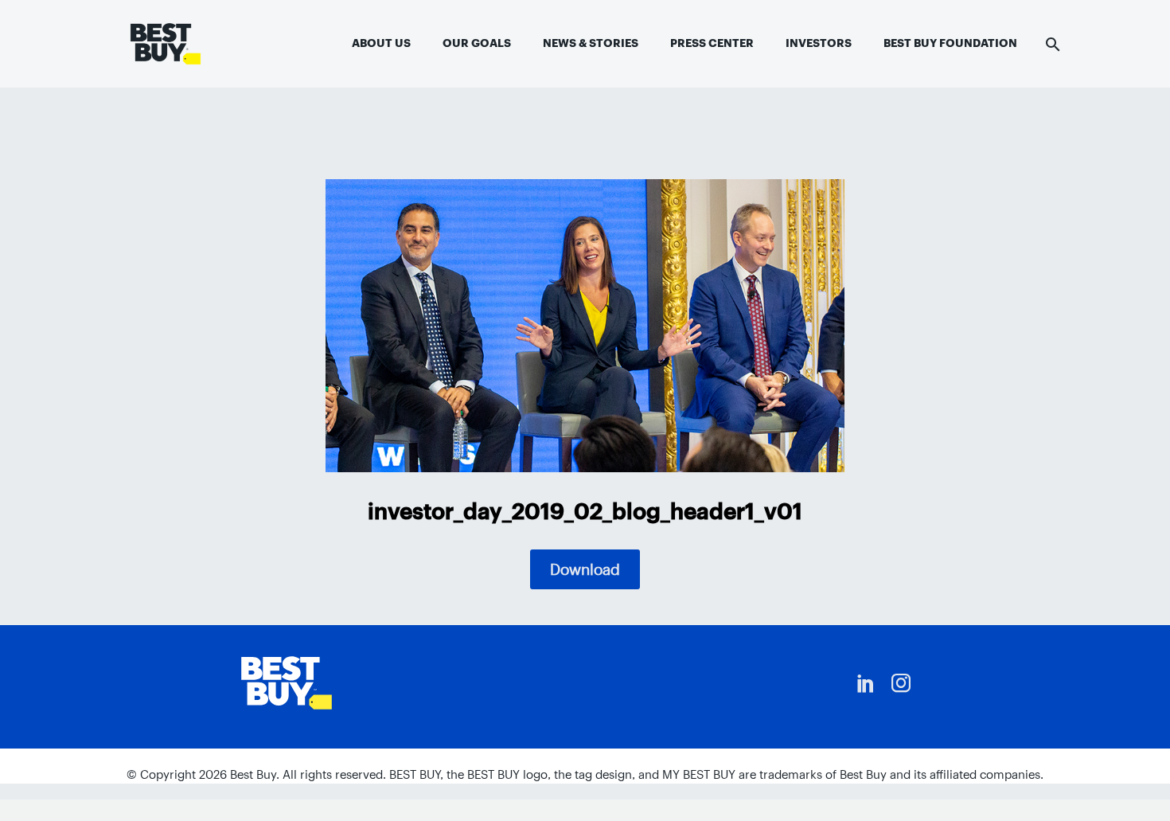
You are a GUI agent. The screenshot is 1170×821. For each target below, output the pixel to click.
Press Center (712, 43)
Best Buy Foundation (950, 43)
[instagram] (901, 683)
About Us (381, 43)
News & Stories (590, 43)
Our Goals (477, 43)
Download (585, 569)
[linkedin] (866, 683)
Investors (819, 43)
